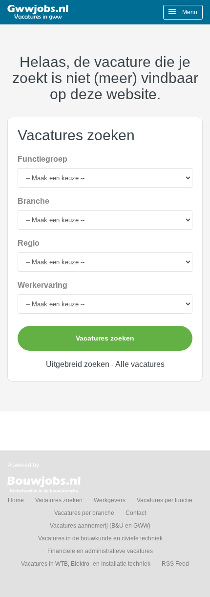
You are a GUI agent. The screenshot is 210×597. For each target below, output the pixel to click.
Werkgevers (110, 500)
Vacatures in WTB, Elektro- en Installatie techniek (85, 563)
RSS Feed (175, 563)
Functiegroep (42, 159)
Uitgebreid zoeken (77, 364)
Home (16, 500)
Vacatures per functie (164, 500)
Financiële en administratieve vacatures (100, 551)
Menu (189, 12)
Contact (136, 513)
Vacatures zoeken (105, 338)
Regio (29, 243)
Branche (33, 201)
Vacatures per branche (84, 513)
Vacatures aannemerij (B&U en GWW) (100, 525)
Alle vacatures (140, 364)
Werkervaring (42, 285)
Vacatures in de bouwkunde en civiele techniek (100, 538)
